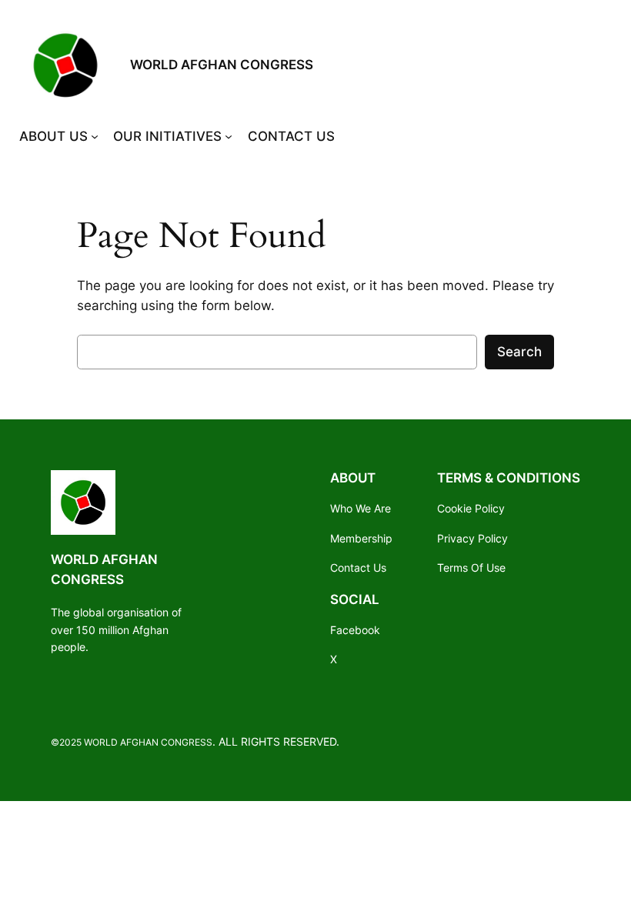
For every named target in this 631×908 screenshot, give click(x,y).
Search (519, 351)
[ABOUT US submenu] (94, 136)
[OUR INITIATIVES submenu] (228, 136)
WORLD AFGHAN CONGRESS (221, 64)
